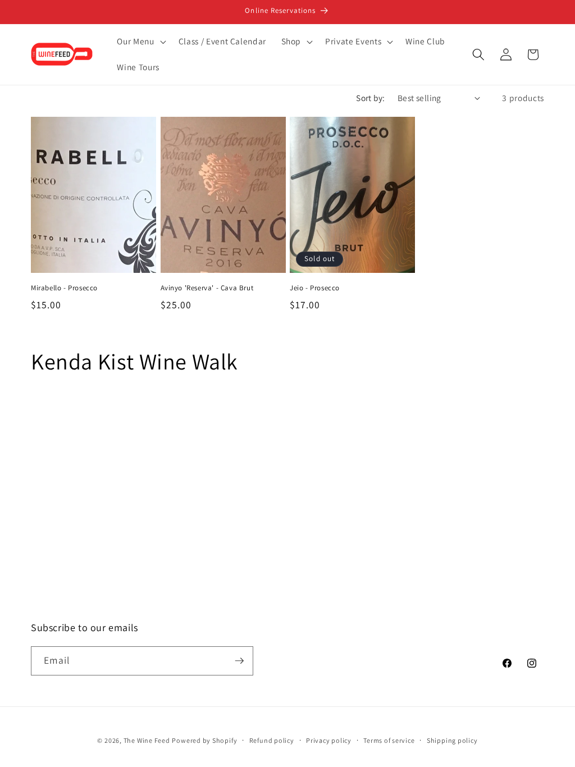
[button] (140, 41)
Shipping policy (452, 740)
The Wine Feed (147, 740)
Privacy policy (329, 740)
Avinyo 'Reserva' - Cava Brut (207, 288)
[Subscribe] (239, 660)
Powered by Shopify (204, 740)
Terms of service (388, 740)
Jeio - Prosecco (315, 288)
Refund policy (271, 740)
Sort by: (370, 97)
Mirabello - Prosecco (64, 288)
